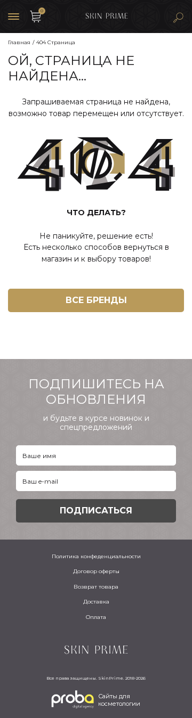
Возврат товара (96, 586)
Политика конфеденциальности (96, 556)
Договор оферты (96, 571)
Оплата (96, 617)
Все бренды (96, 300)
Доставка (96, 601)
